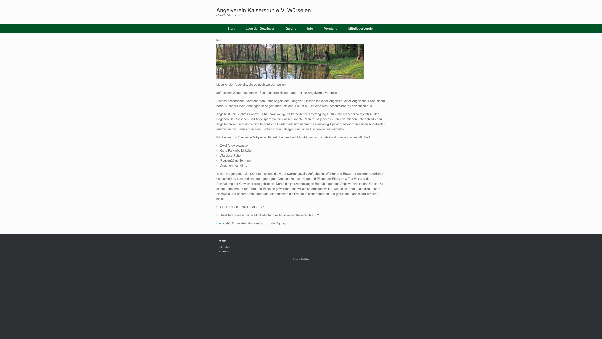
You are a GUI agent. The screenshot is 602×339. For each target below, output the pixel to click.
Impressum (224, 251)
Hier (219, 223)
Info (310, 28)
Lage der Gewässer (260, 28)
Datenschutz (224, 246)
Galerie (290, 28)
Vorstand (330, 28)
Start (231, 28)
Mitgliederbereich (361, 28)
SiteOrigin (305, 259)
